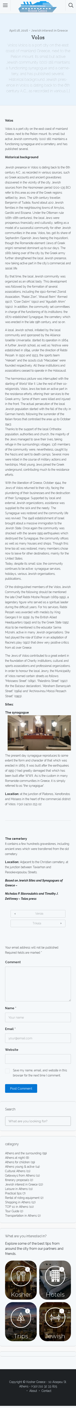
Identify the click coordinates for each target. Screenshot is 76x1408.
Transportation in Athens (21, 1215)
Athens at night (15, 1157)
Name (10, 1008)
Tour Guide (12, 1211)
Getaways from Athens (20, 1175)
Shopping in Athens (17, 1202)
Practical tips (13, 1193)
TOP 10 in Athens (16, 1206)
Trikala (37, 923)
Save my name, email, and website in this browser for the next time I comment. (40, 1073)
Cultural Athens (15, 1171)
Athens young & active (19, 1166)
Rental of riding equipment (22, 1197)
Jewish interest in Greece (49, 30)
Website (11, 1050)
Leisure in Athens (16, 1189)
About (33, 1391)
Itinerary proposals (17, 1180)
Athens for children (17, 1162)
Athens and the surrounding (23, 1153)
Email (10, 1029)
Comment (13, 962)
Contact (46, 1391)
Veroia (39, 913)
